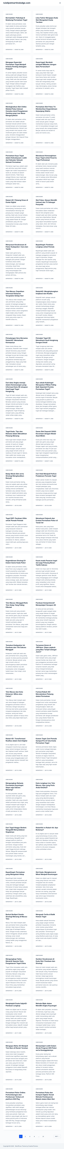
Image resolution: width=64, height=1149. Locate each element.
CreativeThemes (33, 1146)
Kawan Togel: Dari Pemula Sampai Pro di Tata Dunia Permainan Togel (46, 741)
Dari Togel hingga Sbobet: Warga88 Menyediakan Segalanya (16, 830)
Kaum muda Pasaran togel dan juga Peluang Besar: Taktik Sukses (46, 563)
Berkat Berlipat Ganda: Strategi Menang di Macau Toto (16, 916)
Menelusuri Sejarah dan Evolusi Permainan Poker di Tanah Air (47, 520)
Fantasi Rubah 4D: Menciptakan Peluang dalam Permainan (44, 694)
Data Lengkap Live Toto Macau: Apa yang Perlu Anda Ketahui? (45, 785)
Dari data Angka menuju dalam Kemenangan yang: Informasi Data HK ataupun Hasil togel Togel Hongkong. (17, 387)
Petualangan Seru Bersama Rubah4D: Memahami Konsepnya (17, 340)
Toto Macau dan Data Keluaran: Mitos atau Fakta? (14, 694)
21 (43, 1136)
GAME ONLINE (9, 14)
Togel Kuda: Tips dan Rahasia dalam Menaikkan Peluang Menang (16, 433)
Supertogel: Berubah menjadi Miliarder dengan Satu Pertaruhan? (46, 64)
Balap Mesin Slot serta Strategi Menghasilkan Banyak (15, 476)
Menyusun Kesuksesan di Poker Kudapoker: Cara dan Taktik (17, 247)
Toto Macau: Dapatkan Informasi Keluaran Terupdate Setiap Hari (15, 293)
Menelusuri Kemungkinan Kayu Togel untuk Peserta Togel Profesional (46, 158)
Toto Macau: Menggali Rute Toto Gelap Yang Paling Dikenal (17, 605)
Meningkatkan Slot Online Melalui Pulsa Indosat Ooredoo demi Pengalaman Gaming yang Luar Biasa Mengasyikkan (17, 111)
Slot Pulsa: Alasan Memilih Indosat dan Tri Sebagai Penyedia (46, 202)
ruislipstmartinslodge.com (16, 3)
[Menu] (60, 3)
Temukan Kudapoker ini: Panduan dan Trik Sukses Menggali (16, 647)
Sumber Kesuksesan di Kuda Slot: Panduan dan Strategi (45, 961)
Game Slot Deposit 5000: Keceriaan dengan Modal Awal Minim (46, 433)
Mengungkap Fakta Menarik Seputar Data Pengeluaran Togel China (16, 961)
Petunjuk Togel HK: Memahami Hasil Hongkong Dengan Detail (47, 340)
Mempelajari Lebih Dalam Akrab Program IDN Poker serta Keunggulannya (46, 1048)
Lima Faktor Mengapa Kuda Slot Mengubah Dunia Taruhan (47, 20)
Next (56, 1136)
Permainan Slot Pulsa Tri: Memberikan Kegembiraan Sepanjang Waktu (46, 109)
